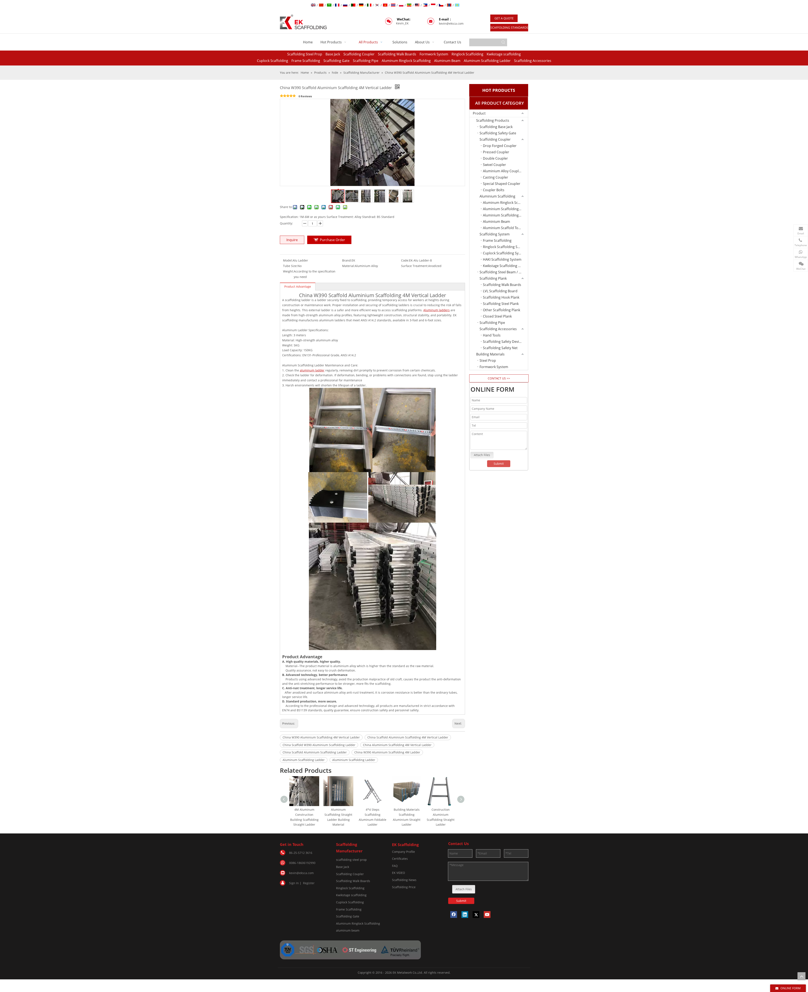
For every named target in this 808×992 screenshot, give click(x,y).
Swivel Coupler (494, 164)
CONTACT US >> (499, 378)
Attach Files (482, 455)
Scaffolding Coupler (359, 54)
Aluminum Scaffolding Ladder (487, 60)
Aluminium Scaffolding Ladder (353, 760)
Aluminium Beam (496, 221)
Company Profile (403, 852)
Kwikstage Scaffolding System (505, 265)
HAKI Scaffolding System (502, 259)
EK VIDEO (398, 873)
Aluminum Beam (447, 60)
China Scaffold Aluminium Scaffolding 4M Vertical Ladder (407, 737)
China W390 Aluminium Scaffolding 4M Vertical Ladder (321, 737)
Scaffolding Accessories (532, 60)
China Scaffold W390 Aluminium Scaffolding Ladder (319, 745)
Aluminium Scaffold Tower (503, 228)
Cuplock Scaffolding (272, 60)
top (801, 976)
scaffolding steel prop (351, 860)
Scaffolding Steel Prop (304, 54)
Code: (405, 260)
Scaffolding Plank (493, 278)
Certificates (400, 859)
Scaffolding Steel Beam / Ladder (504, 272)
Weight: (288, 271)
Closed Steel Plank (497, 316)
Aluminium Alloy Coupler (502, 171)
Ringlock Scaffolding (467, 54)
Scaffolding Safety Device (502, 341)
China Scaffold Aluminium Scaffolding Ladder (315, 752)
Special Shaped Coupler (501, 183)
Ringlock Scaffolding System (505, 246)
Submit (499, 464)
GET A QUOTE (504, 18)
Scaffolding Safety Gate (498, 133)
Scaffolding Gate (336, 60)
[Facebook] (453, 914)
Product (479, 113)
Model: (288, 260)
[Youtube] (487, 914)
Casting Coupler (495, 177)
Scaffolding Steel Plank (501, 303)
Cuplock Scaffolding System (504, 253)
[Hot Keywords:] (503, 42)
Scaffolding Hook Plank (501, 297)
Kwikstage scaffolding (504, 54)
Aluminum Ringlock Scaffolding (406, 60)
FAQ (395, 866)
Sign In (294, 883)
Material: (348, 266)
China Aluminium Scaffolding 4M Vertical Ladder (397, 745)
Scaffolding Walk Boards (397, 54)
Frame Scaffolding (305, 60)
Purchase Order (332, 240)
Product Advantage (297, 286)
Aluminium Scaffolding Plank (505, 209)
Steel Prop (488, 360)
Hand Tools (492, 335)
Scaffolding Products (492, 120)
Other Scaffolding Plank (501, 310)
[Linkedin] (464, 914)
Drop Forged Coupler (500, 145)
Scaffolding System (495, 234)
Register (309, 883)
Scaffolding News (404, 880)
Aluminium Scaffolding (497, 196)
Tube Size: (290, 266)
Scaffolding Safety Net (500, 348)
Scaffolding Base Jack (496, 126)
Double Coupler (495, 158)
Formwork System (434, 54)
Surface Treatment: (414, 266)
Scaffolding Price (404, 887)
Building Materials (490, 354)
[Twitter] (476, 914)
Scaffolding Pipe (365, 60)
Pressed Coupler (496, 152)
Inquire (292, 240)
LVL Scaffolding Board (500, 291)
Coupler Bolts (493, 190)
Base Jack (333, 54)
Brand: (347, 260)
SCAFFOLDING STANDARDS (509, 27)
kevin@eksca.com (451, 23)
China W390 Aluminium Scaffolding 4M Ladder (387, 752)
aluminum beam (347, 930)
